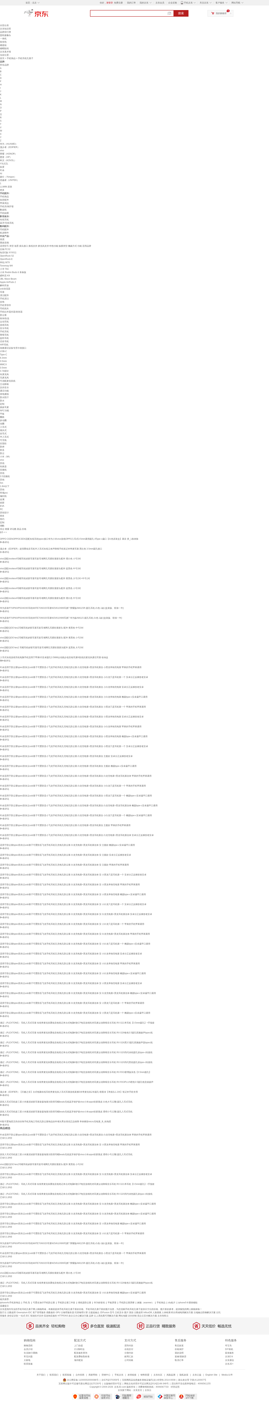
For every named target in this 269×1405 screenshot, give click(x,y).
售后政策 (179, 1345)
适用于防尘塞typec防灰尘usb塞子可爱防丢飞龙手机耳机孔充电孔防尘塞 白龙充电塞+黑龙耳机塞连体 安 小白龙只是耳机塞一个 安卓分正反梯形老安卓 (73, 904)
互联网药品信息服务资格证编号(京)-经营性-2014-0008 (148, 1380)
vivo (2, 150)
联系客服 (28, 1364)
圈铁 (2, 417)
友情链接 (132, 1375)
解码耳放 (4, 285)
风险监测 (171, 1375)
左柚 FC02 (5, 249)
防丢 (2, 450)
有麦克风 (4, 374)
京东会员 (160, 2)
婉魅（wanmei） (145, 1302)
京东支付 (137, 1390)
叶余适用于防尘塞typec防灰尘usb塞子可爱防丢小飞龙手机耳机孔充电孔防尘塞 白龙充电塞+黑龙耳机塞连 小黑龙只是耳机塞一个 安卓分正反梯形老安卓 (74, 746)
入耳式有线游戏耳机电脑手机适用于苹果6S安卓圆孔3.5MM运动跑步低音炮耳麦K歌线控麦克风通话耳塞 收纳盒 (54, 657)
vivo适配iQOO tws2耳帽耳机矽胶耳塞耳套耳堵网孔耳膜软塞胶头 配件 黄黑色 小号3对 (41, 637)
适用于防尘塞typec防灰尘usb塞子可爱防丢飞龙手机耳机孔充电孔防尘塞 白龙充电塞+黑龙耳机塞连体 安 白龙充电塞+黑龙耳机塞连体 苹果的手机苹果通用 (75, 934)
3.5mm (3, 361)
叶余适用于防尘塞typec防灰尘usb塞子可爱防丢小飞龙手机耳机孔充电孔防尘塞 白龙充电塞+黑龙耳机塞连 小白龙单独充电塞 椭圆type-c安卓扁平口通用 (73, 697)
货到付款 (128, 1345)
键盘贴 (3, 45)
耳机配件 (4, 229)
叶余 (2, 170)
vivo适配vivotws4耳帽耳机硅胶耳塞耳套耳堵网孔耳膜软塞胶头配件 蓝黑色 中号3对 (40, 568)
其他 (2, 463)
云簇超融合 (93, 1312)
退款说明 (179, 1353)
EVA (2, 506)
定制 (2, 404)
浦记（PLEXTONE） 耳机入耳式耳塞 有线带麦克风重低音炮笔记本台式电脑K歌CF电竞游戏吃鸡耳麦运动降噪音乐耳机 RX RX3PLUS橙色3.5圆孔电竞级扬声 (76, 1082)
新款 (131, 1312)
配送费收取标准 (81, 1356)
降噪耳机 (4, 335)
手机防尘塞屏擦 (126, 1302)
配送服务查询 (80, 1353)
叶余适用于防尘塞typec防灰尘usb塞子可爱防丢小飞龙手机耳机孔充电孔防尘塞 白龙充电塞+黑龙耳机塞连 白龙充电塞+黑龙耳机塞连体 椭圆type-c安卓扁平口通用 (79, 805)
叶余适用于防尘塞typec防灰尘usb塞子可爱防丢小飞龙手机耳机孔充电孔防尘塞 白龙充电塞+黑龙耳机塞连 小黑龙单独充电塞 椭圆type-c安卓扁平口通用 (73, 736)
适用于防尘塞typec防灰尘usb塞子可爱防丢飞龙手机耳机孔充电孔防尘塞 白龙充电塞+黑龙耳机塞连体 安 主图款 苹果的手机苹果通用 (64, 865)
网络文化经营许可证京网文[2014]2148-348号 (146, 1383)
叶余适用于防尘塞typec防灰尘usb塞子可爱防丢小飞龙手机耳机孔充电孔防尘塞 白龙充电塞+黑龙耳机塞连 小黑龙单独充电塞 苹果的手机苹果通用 (70, 667)
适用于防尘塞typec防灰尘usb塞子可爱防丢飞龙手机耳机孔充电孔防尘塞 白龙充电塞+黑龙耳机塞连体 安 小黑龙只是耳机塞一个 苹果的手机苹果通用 (72, 1003)
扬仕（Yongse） (8, 177)
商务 (2, 516)
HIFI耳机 (4, 344)
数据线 (3, 209)
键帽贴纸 (4, 48)
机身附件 (4, 233)
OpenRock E (6, 259)
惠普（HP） (6, 157)
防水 (2, 400)
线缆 (2, 239)
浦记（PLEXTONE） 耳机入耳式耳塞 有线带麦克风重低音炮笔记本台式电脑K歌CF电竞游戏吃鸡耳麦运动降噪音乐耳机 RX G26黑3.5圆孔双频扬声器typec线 (76, 1042)
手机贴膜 (4, 213)
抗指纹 (3, 443)
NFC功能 (4, 410)
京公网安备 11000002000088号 (82, 1380)
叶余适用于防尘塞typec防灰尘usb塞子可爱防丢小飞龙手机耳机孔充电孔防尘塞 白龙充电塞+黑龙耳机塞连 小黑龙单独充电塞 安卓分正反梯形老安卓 (72, 716)
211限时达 (79, 1349)
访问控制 (132, 1315)
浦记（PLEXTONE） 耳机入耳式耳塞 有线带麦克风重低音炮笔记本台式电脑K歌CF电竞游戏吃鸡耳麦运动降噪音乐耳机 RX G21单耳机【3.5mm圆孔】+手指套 (77, 1023)
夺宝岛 (228, 1345)
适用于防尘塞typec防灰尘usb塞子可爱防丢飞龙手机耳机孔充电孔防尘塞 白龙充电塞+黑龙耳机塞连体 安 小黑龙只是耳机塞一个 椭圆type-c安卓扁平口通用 (75, 1013)
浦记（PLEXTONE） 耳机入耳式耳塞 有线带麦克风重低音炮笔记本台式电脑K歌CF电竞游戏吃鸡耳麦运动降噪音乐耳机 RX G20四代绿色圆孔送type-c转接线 (76, 1052)
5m (1, 483)
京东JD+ (229, 1364)
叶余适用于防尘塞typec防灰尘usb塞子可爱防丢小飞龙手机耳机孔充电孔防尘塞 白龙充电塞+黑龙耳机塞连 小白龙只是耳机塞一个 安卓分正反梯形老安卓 (74, 677)
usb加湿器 (5, 288)
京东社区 (158, 1375)
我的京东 (144, 2)
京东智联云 (163, 1315)
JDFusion (104, 1312)
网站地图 (123, 1315)
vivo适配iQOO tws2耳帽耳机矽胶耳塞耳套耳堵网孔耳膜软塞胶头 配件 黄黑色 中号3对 (41, 628)
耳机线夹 (4, 308)
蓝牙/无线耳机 (7, 223)
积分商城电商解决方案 (182, 1312)
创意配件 (4, 200)
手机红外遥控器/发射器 (11, 312)
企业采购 (172, 2)
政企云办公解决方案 (78, 1315)
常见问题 (28, 1356)
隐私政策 (184, 1375)
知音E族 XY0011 (8, 252)
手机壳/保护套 (7, 206)
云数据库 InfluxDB (143, 1312)
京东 (48, 14)
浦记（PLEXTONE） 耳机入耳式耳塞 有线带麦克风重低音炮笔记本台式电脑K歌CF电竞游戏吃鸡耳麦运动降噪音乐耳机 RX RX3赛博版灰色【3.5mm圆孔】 (75, 1072)
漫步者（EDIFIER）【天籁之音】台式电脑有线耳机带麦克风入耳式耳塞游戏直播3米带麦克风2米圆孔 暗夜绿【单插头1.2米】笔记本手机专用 (69, 1092)
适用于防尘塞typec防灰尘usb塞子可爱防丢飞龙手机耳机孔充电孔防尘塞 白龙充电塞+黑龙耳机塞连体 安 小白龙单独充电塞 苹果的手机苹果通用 (70, 963)
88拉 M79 (5, 262)
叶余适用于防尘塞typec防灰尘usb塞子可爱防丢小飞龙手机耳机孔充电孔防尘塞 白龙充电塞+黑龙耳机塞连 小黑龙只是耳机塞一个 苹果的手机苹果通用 (73, 707)
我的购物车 (221, 13)
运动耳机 (4, 321)
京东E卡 (229, 1356)
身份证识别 (12, 1315)
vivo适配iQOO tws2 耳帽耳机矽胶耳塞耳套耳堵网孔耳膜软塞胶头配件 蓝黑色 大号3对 (41, 647)
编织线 (3, 496)
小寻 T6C (4, 269)
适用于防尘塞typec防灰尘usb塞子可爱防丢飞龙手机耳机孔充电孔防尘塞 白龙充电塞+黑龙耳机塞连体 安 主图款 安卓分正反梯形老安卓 (65, 855)
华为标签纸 (99, 1302)
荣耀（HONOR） (8, 154)
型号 (112, 1312)
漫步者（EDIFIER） (10, 147)
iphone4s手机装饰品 (10, 1302)
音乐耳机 (4, 328)
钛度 (2, 167)
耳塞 (2, 292)
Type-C (3, 354)
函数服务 (50, 1312)
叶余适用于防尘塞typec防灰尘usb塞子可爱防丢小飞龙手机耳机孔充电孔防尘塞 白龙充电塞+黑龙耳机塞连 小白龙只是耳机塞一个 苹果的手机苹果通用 (73, 786)
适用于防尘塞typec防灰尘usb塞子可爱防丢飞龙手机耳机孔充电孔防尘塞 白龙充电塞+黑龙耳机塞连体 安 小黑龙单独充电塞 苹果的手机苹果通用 (70, 884)
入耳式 (3, 427)
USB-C (3, 351)
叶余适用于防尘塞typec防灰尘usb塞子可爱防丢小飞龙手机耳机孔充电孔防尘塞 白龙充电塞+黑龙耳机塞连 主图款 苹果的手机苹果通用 (65, 825)
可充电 (3, 440)
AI (1, 173)
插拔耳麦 (4, 407)
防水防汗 (4, 397)
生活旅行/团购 (31, 1353)
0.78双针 (4, 371)
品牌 (91, 1315)
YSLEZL (4, 163)
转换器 (3, 466)
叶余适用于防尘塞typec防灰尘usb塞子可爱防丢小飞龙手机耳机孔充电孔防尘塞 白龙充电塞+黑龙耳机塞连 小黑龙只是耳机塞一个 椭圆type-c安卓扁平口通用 (76, 795)
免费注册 (118, 2)
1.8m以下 (4, 486)
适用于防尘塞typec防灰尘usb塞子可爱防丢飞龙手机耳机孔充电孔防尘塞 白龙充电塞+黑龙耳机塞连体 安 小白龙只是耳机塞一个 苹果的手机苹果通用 (72, 924)
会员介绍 (28, 1349)
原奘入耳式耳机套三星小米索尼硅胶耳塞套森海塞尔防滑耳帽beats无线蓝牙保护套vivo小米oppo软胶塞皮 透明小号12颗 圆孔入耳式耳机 (66, 1111)
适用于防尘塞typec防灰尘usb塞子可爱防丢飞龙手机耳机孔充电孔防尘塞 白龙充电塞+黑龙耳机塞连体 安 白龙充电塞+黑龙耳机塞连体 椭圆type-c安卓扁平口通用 (78, 993)
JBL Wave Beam (8, 279)
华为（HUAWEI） (9, 144)
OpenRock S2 (7, 256)
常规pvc (4, 493)
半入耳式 (4, 437)
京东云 (148, 1390)
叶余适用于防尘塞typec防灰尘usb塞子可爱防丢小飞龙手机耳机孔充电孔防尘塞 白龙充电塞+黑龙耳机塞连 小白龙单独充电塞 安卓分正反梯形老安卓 (72, 687)
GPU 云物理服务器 (65, 1312)
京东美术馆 (5, 51)
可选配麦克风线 (7, 381)
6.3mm (3, 358)
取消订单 (179, 1360)
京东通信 (229, 1360)
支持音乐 (4, 387)
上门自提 (78, 1345)
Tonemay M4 (6, 265)
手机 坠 (26, 1302)
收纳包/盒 (4, 318)
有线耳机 (4, 219)
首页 (2, 58)
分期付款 (128, 1353)
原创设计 (4, 512)
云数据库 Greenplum (17, 1312)
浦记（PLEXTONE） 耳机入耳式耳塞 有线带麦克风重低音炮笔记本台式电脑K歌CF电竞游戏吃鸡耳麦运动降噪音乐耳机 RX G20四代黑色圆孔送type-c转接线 (76, 1062)
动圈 (2, 423)
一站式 (22, 1315)
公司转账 (128, 1360)
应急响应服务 (50, 1315)
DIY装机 (229, 1349)
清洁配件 (4, 295)
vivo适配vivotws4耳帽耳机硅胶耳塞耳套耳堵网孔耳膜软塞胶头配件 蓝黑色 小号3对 (40, 588)
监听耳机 (4, 338)
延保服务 (229, 1353)
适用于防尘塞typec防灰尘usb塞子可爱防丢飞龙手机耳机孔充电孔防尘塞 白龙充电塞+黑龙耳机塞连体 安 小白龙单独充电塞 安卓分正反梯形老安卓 (71, 953)
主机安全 (119, 1312)
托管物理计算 (81, 1312)
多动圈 (3, 420)
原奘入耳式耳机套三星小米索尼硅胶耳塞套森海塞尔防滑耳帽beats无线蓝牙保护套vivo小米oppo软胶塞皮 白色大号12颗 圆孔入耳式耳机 (66, 1102)
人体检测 (166, 1312)
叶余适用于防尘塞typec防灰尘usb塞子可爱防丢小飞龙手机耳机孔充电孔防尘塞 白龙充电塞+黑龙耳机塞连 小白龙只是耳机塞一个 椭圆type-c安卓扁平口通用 (76, 815)
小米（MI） (5, 456)
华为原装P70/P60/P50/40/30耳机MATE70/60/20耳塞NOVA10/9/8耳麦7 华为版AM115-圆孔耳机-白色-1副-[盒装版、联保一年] (61, 618)
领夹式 (3, 430)
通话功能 (4, 391)
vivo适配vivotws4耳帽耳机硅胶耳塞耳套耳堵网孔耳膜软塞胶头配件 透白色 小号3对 (40, 558)
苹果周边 (4, 203)
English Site (211, 1375)
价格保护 (179, 1349)
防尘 (2, 453)
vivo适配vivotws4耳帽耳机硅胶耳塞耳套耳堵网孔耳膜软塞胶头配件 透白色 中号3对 (40, 598)
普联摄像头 (5, 35)
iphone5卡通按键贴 (187, 1302)
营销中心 (106, 1375)
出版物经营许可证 (113, 1383)
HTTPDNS (63, 1315)
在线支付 (128, 1349)
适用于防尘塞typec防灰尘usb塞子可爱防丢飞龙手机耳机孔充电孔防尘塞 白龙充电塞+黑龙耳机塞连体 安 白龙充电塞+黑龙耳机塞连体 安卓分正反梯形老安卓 (76, 914)
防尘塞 (3, 315)
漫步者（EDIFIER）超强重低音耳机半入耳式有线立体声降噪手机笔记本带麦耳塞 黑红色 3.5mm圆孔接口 (51, 549)
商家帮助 (93, 1375)
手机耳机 (4, 331)
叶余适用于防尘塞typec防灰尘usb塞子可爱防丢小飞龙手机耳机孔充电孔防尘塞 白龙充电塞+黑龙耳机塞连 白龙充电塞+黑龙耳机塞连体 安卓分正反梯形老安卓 (77, 835)
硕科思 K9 (5, 275)
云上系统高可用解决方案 (106, 1315)
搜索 (181, 13)
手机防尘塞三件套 (66, 1302)
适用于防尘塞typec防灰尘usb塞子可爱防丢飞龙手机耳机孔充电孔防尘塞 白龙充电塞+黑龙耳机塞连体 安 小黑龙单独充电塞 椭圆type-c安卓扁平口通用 (73, 894)
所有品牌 (4, 65)
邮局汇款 (128, 1356)
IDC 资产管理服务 (37, 1312)
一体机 (3, 38)
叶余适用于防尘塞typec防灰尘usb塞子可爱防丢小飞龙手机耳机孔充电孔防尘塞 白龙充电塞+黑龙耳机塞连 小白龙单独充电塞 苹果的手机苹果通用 (70, 726)
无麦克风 (4, 377)
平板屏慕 (112, 1302)
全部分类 (4, 25)
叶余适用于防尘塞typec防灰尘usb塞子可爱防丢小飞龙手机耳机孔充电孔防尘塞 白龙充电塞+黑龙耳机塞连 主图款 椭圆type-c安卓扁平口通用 (68, 766)
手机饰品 (11, 58)
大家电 (27, 1360)
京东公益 (197, 1375)
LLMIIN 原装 (6, 186)
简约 (2, 519)
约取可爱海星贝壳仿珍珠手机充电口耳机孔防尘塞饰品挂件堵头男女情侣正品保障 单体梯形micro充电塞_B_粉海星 (55, 1121)
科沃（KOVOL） (8, 160)
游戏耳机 (4, 325)
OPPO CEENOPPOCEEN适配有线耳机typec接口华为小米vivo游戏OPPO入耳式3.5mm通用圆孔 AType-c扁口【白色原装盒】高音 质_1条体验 (69, 539)
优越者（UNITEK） (9, 180)
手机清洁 (4, 298)
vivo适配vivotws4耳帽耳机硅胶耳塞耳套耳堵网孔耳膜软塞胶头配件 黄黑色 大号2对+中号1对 (45, 578)
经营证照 (175, 1387)
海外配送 (78, 1360)
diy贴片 (171, 1302)
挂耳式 (3, 433)
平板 (2, 414)
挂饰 (2, 302)
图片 (126, 1312)
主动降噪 (4, 384)
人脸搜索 (156, 1312)
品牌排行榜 (5, 32)
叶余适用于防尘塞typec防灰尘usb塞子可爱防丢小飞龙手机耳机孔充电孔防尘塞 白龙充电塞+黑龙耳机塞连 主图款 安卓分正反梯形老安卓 (66, 756)
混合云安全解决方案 (147, 1315)
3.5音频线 (5, 476)
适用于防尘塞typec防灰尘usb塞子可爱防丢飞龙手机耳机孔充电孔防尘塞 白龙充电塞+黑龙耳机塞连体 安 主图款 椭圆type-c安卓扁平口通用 (67, 845)
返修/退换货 (180, 1356)
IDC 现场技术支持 (34, 1315)
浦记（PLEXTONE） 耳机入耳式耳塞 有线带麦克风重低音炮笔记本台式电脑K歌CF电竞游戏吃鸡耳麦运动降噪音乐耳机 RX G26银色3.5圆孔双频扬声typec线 (76, 1032)
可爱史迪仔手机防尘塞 (44, 1302)
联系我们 (54, 1375)
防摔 (2, 446)
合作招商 (80, 1375)
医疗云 (3, 1312)
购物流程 (28, 1345)
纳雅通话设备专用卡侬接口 (13, 348)
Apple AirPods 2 (8, 282)
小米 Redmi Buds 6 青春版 (13, 272)
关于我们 (41, 1375)
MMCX (3, 364)
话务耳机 (4, 341)
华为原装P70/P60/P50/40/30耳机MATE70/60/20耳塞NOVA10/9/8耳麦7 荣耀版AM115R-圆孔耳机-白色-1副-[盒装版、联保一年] (62, 608)
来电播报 (4, 394)
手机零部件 (5, 305)
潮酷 (2, 525)
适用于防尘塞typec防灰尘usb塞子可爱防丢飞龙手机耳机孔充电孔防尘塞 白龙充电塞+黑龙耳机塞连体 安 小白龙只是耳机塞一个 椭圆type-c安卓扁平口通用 (75, 944)
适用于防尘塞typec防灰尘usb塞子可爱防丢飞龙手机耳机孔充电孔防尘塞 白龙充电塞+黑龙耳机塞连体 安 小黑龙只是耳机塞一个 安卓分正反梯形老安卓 (73, 874)
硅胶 (2, 502)
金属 (2, 499)
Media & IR (227, 1375)
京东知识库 (5, 28)
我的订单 (131, 2)
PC (1, 509)
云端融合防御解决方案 (205, 1312)
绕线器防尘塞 (84, 1302)
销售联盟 (145, 1375)
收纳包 (3, 42)
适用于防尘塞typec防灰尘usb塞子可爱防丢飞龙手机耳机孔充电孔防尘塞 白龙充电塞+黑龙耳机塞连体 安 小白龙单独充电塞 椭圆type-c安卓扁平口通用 (73, 973)
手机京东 (188, 2)
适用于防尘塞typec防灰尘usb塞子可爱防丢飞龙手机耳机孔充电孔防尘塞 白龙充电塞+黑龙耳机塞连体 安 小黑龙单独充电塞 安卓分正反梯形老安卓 (71, 983)
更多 (2, 190)
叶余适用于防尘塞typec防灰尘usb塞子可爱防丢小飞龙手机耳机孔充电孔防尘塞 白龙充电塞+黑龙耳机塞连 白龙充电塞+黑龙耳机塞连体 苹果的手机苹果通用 (76, 776)
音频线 (3, 470)
